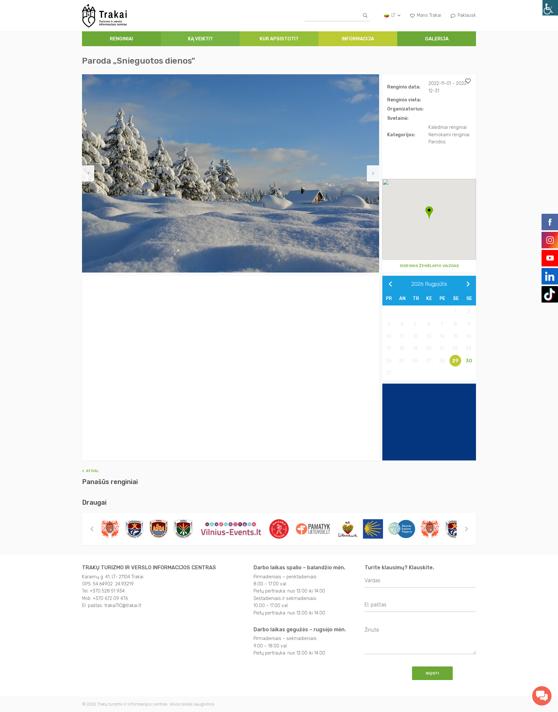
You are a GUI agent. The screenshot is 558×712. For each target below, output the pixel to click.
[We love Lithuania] (347, 529)
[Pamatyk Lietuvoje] (312, 529)
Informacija (358, 39)
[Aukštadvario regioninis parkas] (134, 529)
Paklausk (467, 15)
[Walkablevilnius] (278, 529)
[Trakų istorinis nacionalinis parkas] (158, 529)
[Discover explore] (401, 529)
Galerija (437, 39)
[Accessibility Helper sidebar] (550, 7)
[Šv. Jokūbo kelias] (373, 529)
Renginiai (121, 39)
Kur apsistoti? (279, 39)
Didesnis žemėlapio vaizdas (429, 265)
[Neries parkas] (183, 529)
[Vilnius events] (231, 529)
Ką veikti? (200, 39)
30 (469, 361)
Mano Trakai (429, 15)
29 (455, 361)
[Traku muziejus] (109, 529)
